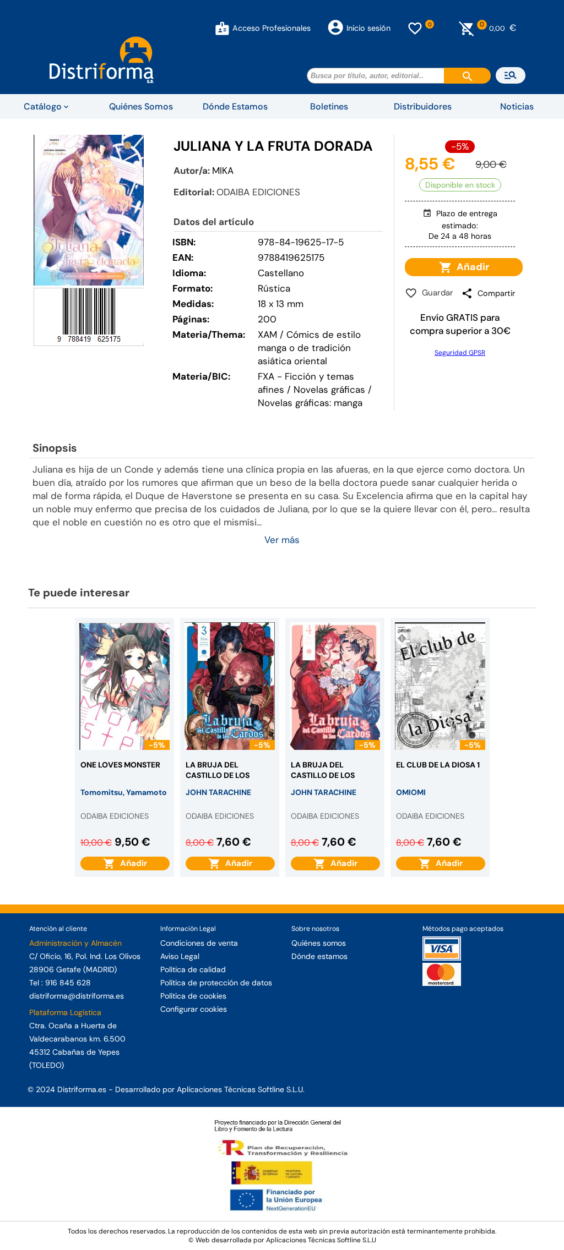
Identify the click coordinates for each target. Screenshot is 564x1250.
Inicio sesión (368, 28)
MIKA (223, 171)
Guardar (435, 292)
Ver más (282, 540)
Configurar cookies (193, 1009)
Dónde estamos (319, 956)
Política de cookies (193, 996)
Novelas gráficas (331, 389)
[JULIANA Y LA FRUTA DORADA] (89, 210)
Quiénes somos (318, 943)
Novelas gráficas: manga (310, 403)
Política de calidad (193, 969)
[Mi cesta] (467, 28)
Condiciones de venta (199, 943)
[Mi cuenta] (222, 28)
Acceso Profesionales (271, 28)
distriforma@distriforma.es (76, 996)
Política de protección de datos (216, 983)
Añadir (470, 266)
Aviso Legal (179, 956)
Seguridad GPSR (460, 352)
